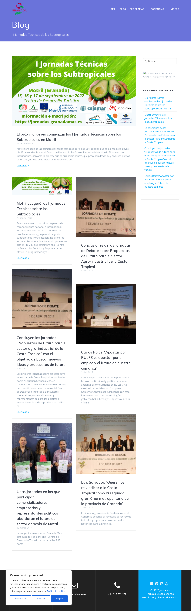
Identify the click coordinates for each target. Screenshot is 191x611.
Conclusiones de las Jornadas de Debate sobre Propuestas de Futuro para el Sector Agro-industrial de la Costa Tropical (106, 256)
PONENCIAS (157, 9)
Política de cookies (56, 591)
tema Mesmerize (168, 597)
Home (112, 9)
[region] (39, 587)
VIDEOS (175, 9)
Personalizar (20, 598)
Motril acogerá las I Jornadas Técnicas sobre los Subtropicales (41, 208)
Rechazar (41, 598)
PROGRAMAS (137, 9)
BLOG (123, 9)
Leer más (22, 165)
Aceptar (59, 598)
